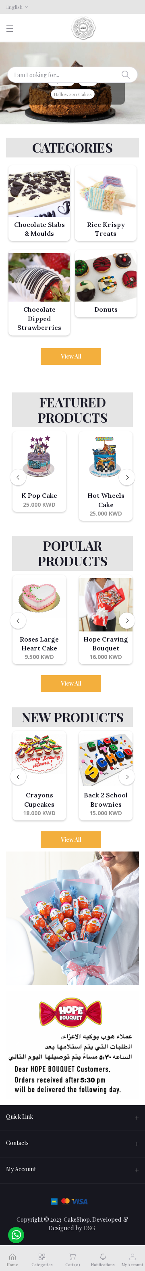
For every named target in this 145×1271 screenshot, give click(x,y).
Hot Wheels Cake (105, 499)
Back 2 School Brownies (106, 799)
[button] (16, 1045)
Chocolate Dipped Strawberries (39, 318)
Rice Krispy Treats (106, 228)
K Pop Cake (39, 495)
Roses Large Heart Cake (39, 643)
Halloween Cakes (73, 94)
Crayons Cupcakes (39, 799)
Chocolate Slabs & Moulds (39, 228)
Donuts (106, 309)
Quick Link (19, 1116)
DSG (89, 1228)
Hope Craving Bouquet (105, 643)
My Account (21, 1169)
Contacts (17, 1143)
